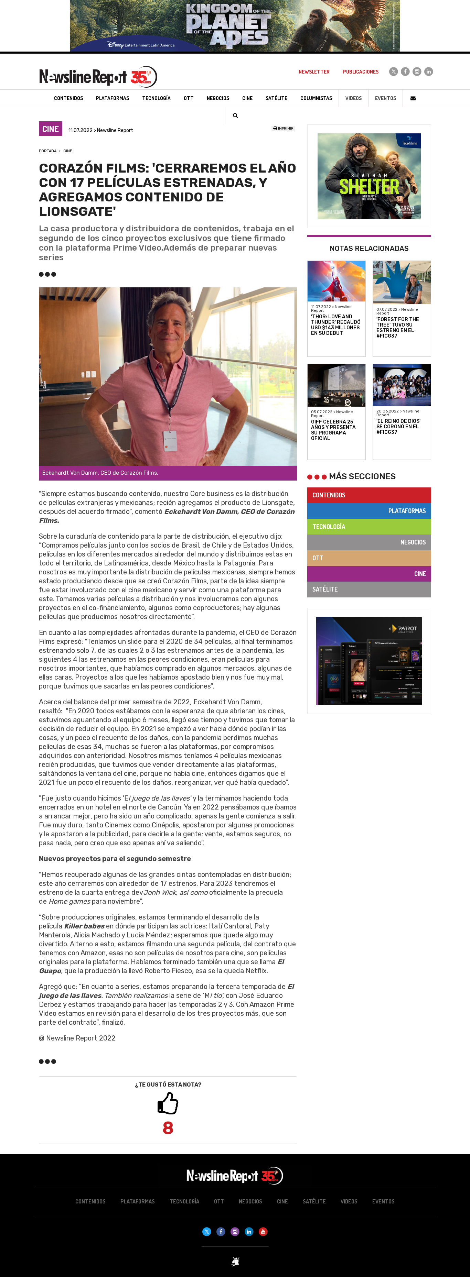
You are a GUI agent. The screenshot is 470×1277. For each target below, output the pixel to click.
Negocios (413, 542)
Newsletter (314, 71)
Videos (353, 98)
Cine (67, 151)
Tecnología (328, 526)
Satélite (325, 589)
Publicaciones (360, 71)
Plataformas (407, 511)
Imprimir (285, 128)
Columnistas (316, 98)
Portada (47, 151)
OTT (317, 558)
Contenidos (328, 495)
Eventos (385, 98)
